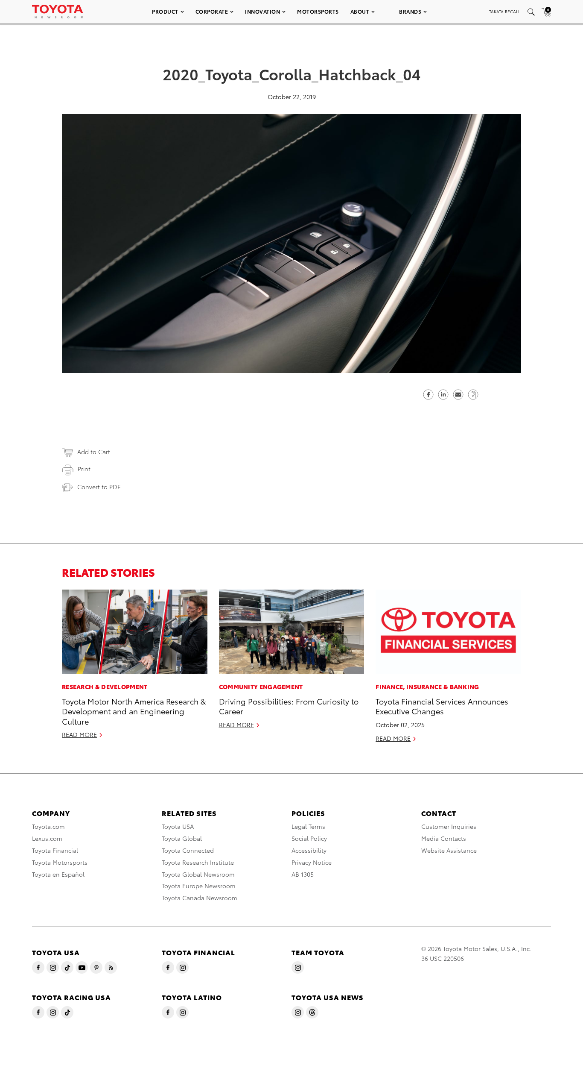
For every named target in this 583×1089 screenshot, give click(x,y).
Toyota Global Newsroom (198, 874)
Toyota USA (178, 826)
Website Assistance (449, 850)
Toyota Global (182, 838)
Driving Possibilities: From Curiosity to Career (289, 706)
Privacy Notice (312, 862)
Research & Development (105, 686)
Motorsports (318, 11)
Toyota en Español (58, 874)
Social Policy (309, 838)
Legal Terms (308, 826)
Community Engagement (261, 686)
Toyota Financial (55, 850)
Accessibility (309, 850)
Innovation (262, 11)
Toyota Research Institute (198, 862)
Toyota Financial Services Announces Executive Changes (442, 706)
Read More (79, 734)
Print (84, 468)
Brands (410, 11)
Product (165, 11)
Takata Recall (504, 11)
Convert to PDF (98, 486)
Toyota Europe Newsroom (199, 885)
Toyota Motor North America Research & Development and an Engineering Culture (134, 711)
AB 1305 (303, 874)
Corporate (211, 11)
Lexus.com (47, 838)
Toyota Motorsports (59, 862)
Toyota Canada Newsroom (199, 897)
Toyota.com (48, 826)
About (360, 11)
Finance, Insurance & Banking (427, 686)
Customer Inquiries (448, 826)
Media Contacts (443, 838)
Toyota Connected (188, 850)
